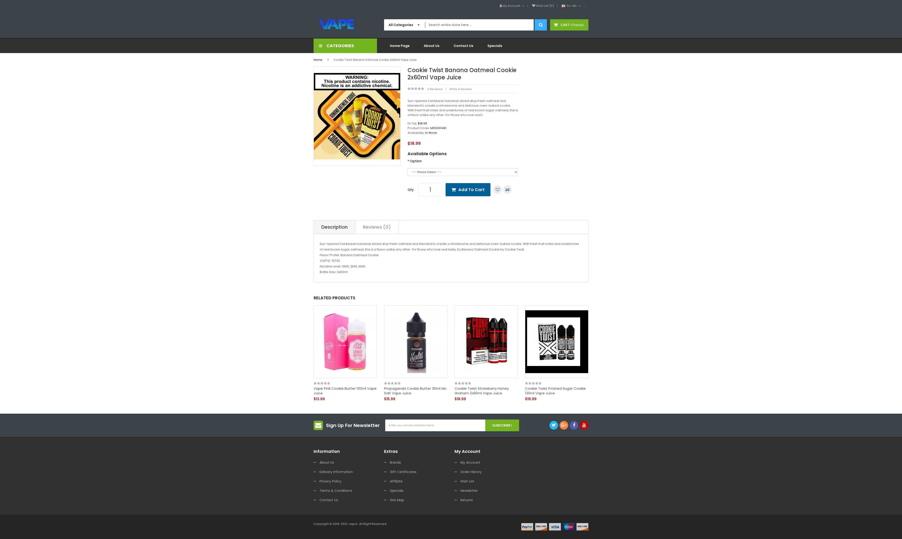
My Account (470, 462)
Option (416, 161)
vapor (353, 524)
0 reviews (435, 89)
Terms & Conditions (335, 490)
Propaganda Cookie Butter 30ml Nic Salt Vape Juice (415, 390)
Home (318, 60)
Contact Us (328, 500)
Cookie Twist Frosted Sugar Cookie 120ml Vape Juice (555, 390)
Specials (396, 490)
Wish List (467, 481)
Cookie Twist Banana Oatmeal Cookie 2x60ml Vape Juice (375, 60)
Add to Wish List (497, 189)
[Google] (564, 425)
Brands (395, 462)
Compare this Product (507, 189)
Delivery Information (336, 472)
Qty (411, 189)
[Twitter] (553, 425)
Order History (471, 472)
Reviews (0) (377, 227)
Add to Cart (471, 189)
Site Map (397, 500)
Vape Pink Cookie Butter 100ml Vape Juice (345, 390)
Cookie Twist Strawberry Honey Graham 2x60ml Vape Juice (482, 390)
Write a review (460, 89)
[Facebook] (574, 425)
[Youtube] (584, 425)
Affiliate (396, 481)
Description (334, 227)
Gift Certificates (403, 472)
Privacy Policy (330, 481)
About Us (326, 462)
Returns (466, 500)
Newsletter (469, 490)
